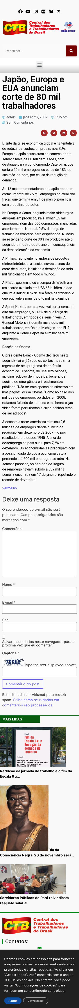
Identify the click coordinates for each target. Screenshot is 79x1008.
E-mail (9, 602)
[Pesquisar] (71, 50)
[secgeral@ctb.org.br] (39, 948)
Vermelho (9, 488)
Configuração (36, 1001)
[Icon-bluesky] (51, 11)
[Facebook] (20, 11)
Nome (8, 584)
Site (5, 620)
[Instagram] (35, 11)
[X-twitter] (58, 11)
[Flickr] (43, 11)
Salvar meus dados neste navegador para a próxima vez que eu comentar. (38, 643)
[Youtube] (28, 11)
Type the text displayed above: (50, 665)
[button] (39, 65)
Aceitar (13, 1001)
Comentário (12, 528)
